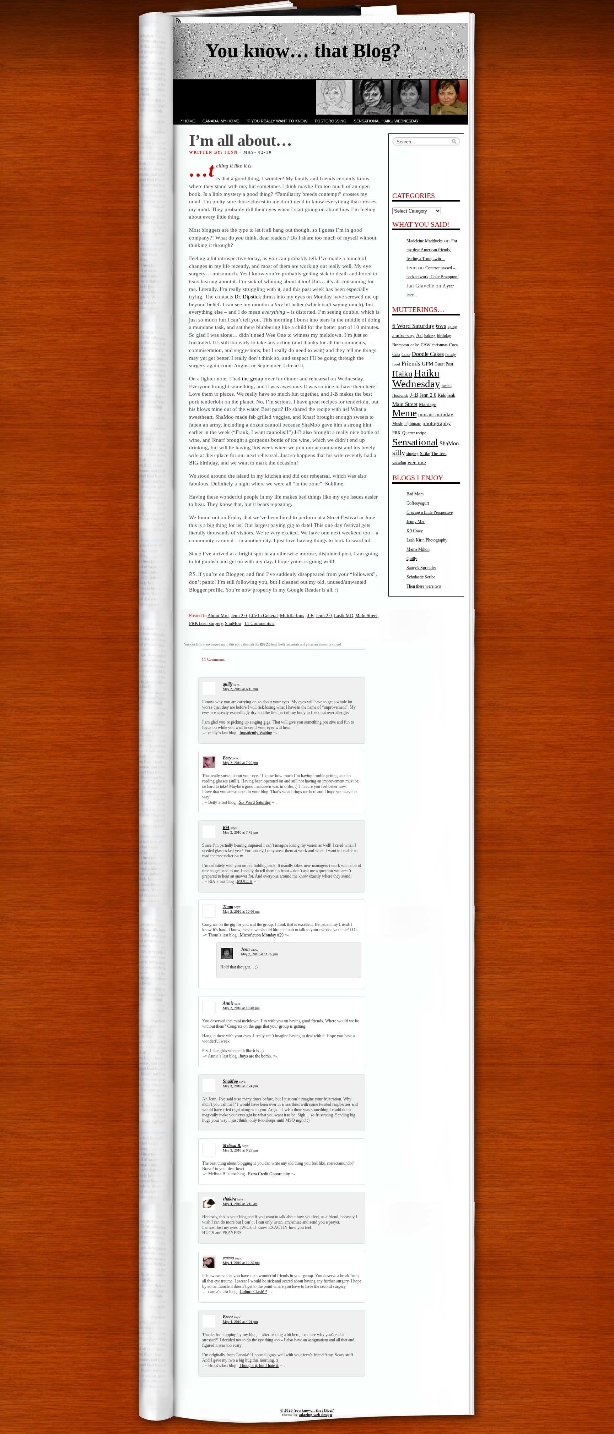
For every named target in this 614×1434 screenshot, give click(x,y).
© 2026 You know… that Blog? (307, 1410)
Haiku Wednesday (416, 378)
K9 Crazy (414, 530)
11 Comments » (259, 623)
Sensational (415, 441)
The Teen (439, 453)
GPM (427, 364)
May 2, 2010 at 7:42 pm (240, 832)
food (396, 364)
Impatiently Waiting (255, 732)
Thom (228, 906)
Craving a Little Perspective (429, 512)
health (447, 386)
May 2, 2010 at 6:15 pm (240, 689)
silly (398, 452)
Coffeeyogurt (417, 503)
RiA (226, 827)
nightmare (412, 424)
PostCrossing (330, 121)
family (450, 354)
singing (412, 454)
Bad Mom (415, 493)
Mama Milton (418, 549)
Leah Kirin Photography (426, 540)
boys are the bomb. (256, 1056)
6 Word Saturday (413, 326)
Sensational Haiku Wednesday (386, 121)
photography (436, 423)
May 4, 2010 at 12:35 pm (241, 1263)
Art (419, 335)
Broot (228, 1316)
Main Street (366, 615)
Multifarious (292, 615)
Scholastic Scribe (420, 577)
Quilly (411, 558)
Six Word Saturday (255, 802)
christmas (440, 345)
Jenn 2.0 (239, 615)
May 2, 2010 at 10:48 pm (241, 1008)
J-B (310, 615)
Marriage (427, 404)
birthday (444, 336)
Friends (411, 363)
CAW (425, 345)
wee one (417, 462)
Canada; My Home (221, 121)
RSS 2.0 (265, 644)
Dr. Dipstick (248, 296)
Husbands (400, 395)
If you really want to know (277, 121)
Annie (228, 1003)
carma (228, 1258)
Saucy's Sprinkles (421, 567)
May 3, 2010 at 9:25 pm (240, 1150)
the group (252, 378)
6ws (441, 325)
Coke (406, 354)
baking (430, 336)
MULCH (245, 881)
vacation (399, 463)
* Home (188, 121)
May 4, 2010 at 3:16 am (240, 1204)
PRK (396, 433)
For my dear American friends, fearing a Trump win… (431, 249)
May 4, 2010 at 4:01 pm (240, 1322)
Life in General (263, 615)
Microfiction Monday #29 (262, 935)
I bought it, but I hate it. (259, 1365)
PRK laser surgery (206, 623)
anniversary (403, 335)
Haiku (402, 373)
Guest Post (444, 364)
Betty (227, 758)
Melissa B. (232, 1145)
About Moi (218, 615)
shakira (229, 1199)
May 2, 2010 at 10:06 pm (241, 911)
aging (452, 327)
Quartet (408, 433)
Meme (404, 413)
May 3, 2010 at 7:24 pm (240, 1086)
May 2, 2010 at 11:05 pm (259, 954)
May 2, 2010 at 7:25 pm (240, 763)
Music (397, 424)
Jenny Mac (415, 521)
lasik (451, 395)
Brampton (400, 344)
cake (414, 344)
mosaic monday (435, 414)
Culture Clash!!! (253, 1291)
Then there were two (423, 586)
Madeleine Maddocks (424, 240)
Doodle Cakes (428, 354)
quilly (227, 684)
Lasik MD (343, 615)
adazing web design (315, 1414)
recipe (421, 432)
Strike (425, 453)
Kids (442, 395)
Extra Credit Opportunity (269, 1173)
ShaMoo (233, 623)
